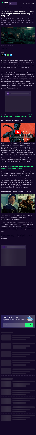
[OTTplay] (5, 3)
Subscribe (29, 325)
